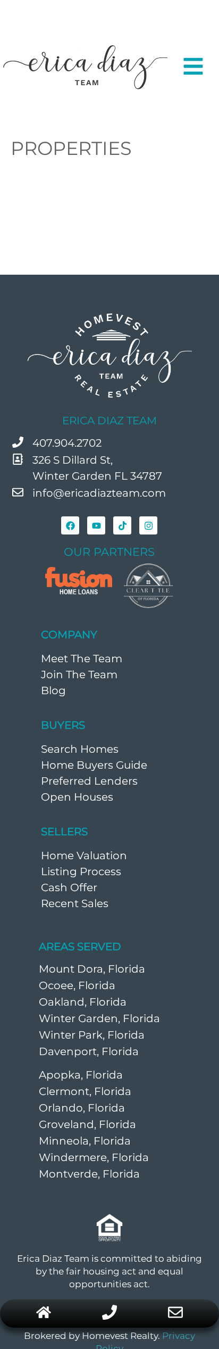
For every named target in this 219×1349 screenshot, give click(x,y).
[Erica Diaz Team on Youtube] (96, 525)
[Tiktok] (122, 525)
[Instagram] (148, 525)
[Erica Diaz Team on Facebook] (70, 525)
